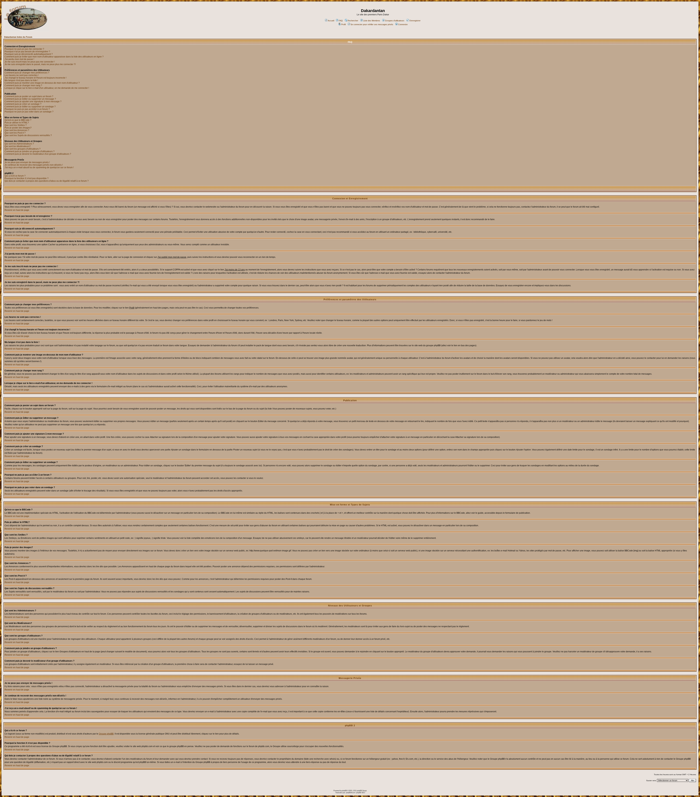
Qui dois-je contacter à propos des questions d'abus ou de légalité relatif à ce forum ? (47, 181)
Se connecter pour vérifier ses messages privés (372, 24)
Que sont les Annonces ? (17, 130)
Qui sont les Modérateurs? (18, 146)
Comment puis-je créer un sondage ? (23, 104)
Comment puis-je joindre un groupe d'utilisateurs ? (30, 151)
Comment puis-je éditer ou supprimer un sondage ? (30, 106)
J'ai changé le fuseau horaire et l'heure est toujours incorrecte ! (35, 78)
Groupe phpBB (106, 733)
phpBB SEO (360, 793)
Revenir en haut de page (17, 210)
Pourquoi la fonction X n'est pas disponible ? (26, 178)
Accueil (331, 20)
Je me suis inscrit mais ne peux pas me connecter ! (30, 61)
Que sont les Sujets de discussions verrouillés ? (28, 135)
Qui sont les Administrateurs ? (19, 143)
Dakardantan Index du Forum (18, 37)
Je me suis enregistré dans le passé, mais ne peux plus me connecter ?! (40, 64)
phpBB (344, 791)
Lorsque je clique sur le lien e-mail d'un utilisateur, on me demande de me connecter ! (47, 88)
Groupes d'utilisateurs (394, 20)
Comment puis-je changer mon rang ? (23, 85)
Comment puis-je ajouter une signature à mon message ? (33, 101)
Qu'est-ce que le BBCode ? (18, 120)
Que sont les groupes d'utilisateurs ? (22, 149)
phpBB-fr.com (350, 793)
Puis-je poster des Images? (18, 127)
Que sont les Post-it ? (15, 133)
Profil (343, 24)
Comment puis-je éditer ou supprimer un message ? (30, 99)
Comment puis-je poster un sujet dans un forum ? (29, 96)
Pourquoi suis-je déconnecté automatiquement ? (29, 54)
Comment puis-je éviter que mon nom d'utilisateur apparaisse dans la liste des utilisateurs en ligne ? (54, 56)
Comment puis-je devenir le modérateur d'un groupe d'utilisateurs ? (38, 154)
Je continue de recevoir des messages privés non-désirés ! (34, 165)
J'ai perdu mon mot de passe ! (19, 59)
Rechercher (353, 20)
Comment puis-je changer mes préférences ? (27, 72)
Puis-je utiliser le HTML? (17, 122)
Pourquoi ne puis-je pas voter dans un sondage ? (29, 111)
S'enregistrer (415, 20)
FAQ (341, 20)
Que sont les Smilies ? (16, 125)
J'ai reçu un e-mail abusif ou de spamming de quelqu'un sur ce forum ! (39, 167)
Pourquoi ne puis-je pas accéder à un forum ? (27, 109)
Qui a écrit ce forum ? (15, 176)
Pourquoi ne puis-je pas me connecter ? (24, 49)
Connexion (403, 24)
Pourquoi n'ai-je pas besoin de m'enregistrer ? (27, 51)
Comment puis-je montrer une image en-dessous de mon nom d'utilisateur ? (42, 83)
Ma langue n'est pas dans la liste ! (21, 80)
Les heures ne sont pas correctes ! (21, 75)
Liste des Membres (371, 20)
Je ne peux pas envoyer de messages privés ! (27, 162)
